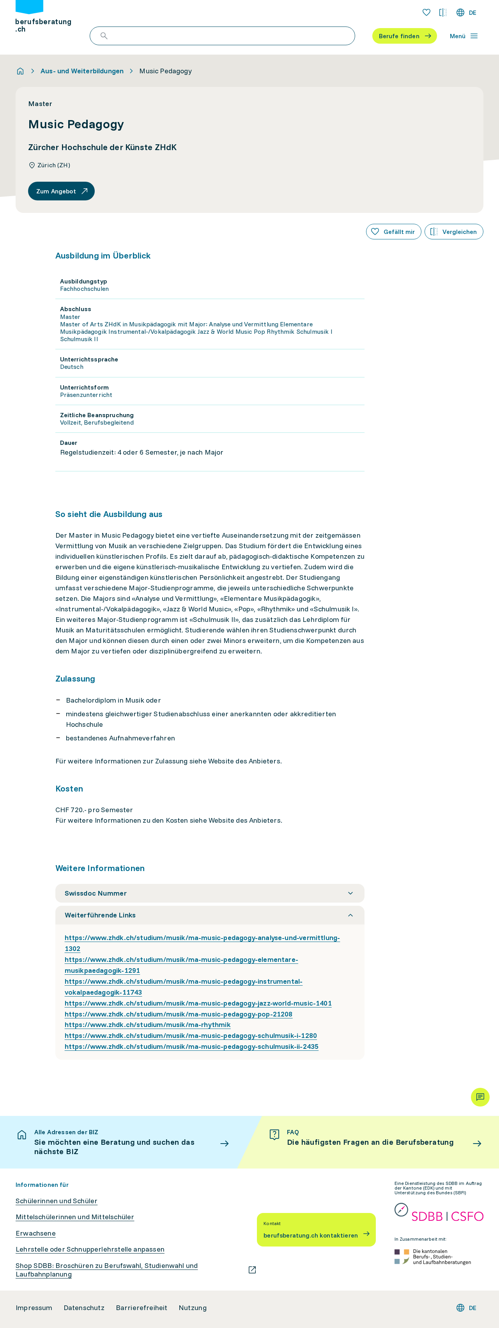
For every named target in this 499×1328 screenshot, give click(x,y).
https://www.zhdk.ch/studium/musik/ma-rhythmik (148, 1024)
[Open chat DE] (480, 1097)
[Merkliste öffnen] (426, 12)
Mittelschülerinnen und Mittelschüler (75, 1217)
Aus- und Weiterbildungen (82, 70)
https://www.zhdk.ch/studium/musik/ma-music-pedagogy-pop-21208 (179, 1013)
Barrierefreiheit (142, 1307)
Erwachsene (36, 1233)
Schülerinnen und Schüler (56, 1201)
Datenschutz (84, 1307)
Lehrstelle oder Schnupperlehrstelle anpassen (90, 1249)
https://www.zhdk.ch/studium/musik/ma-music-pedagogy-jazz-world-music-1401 (198, 1003)
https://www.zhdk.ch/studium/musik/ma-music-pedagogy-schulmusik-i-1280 (191, 1035)
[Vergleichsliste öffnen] (443, 12)
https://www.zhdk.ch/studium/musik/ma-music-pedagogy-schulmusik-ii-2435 (192, 1046)
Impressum (34, 1307)
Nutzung (193, 1307)
